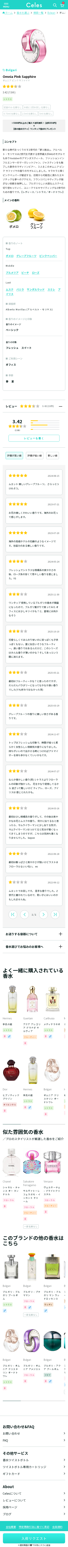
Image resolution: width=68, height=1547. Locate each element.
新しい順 (52, 455)
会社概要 (11, 1527)
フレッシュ (12, 348)
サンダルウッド (36, 289)
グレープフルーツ (26, 256)
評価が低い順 (35, 455)
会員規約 (57, 1527)
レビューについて (14, 1500)
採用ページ (10, 1507)
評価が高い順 (14, 455)
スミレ (51, 289)
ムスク (9, 289)
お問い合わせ (11, 1433)
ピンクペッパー (48, 256)
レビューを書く (34, 438)
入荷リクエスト (34, 1538)
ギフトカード (11, 1473)
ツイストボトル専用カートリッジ (24, 1467)
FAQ (5, 1440)
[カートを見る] (62, 6)
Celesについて (12, 1493)
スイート (26, 348)
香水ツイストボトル (16, 1460)
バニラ (20, 289)
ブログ (7, 1514)
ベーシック (12, 330)
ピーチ (25, 272)
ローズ (35, 272)
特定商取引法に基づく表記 (34, 1527)
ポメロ (9, 256)
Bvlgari (11, 69)
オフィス (11, 364)
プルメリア (12, 272)
